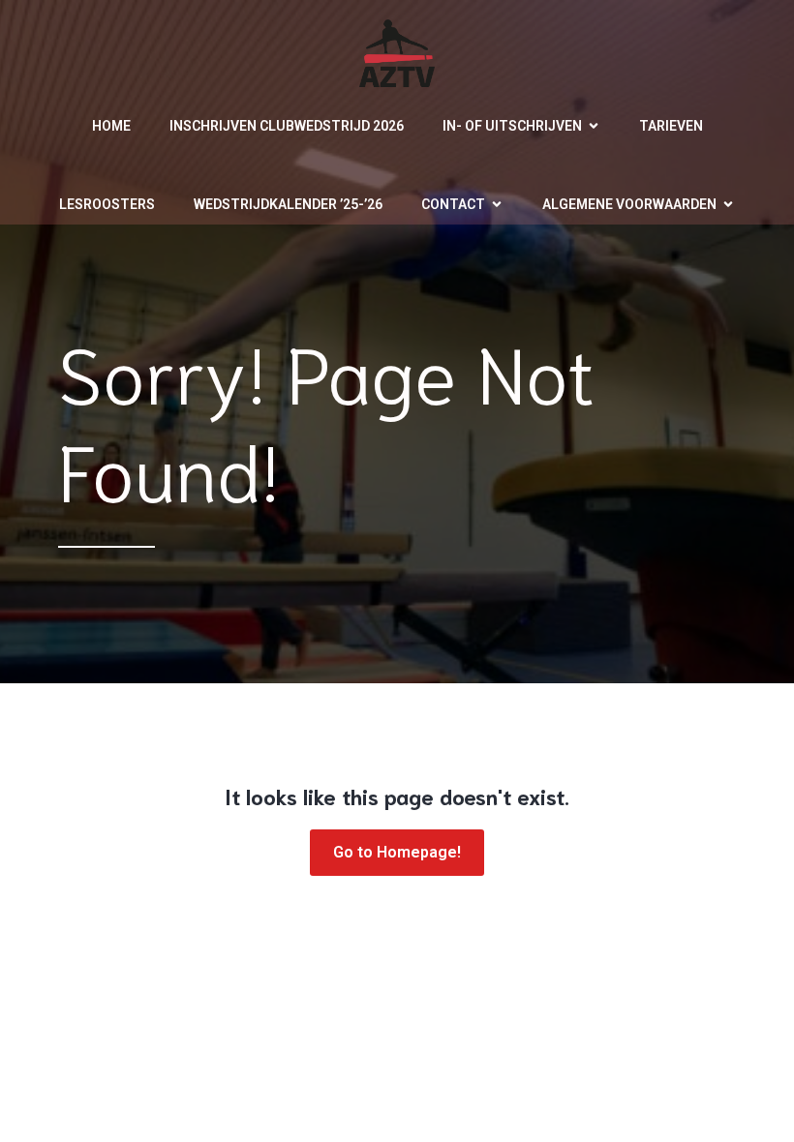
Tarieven (671, 126)
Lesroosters (107, 204)
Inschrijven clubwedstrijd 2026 (286, 126)
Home (111, 126)
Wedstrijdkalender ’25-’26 (288, 204)
